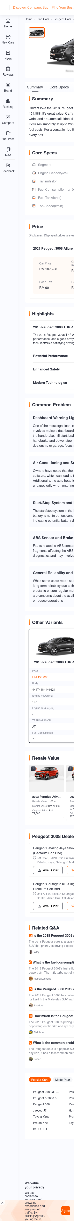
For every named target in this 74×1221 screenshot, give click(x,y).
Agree (65, 1210)
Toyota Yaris (41, 1116)
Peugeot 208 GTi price (47, 1092)
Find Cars (43, 19)
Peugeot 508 (41, 1104)
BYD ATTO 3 (41, 1129)
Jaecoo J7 (39, 1110)
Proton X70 (40, 1123)
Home (28, 19)
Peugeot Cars (62, 19)
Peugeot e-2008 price (47, 1098)
